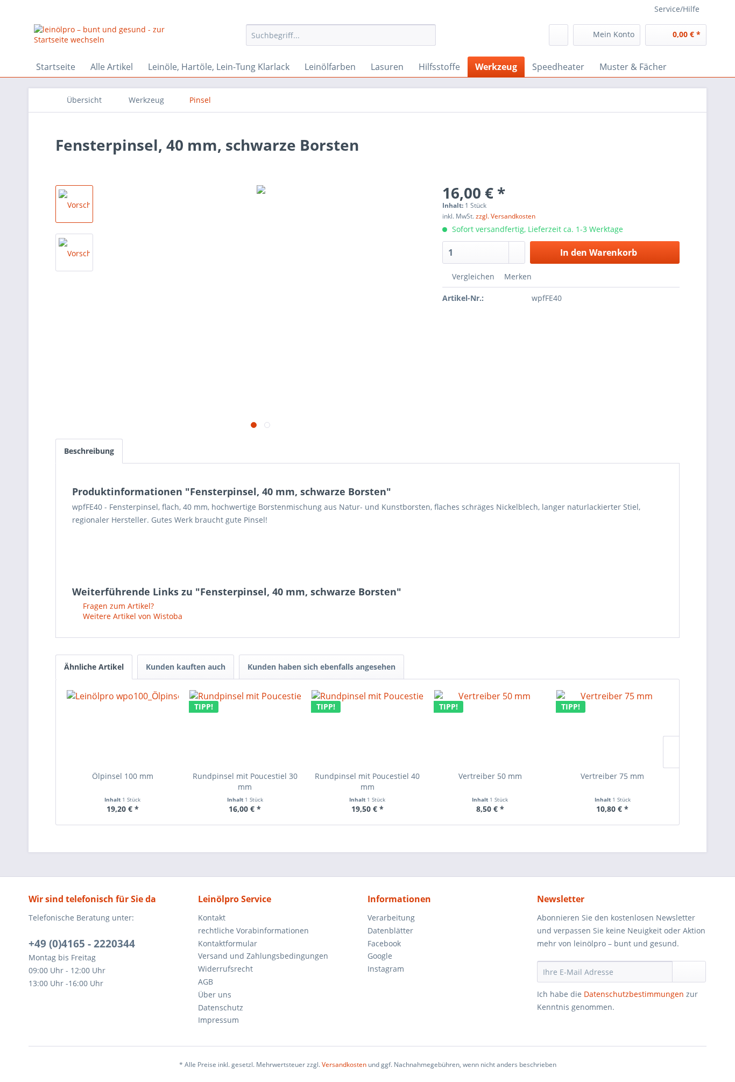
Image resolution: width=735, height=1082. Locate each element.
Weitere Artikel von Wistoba (131, 616)
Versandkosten (344, 1064)
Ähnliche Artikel (94, 667)
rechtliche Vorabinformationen (253, 930)
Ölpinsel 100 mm (122, 776)
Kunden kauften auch (185, 667)
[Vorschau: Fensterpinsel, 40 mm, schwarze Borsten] (74, 204)
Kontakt (211, 917)
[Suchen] (426, 35)
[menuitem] (341, 35)
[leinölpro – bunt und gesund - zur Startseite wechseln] (115, 37)
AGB (205, 981)
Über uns (214, 994)
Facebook (384, 943)
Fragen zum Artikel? (117, 606)
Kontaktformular (227, 943)
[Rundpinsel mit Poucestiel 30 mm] (245, 727)
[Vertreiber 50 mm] (490, 727)
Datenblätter (390, 930)
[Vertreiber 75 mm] (612, 727)
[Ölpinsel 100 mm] (123, 727)
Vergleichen (472, 276)
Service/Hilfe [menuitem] (677, 9)
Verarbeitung (391, 917)
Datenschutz (220, 1007)
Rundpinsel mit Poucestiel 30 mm (245, 781)
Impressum (218, 1020)
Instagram (385, 969)
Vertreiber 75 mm (612, 776)
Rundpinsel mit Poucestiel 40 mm (367, 781)
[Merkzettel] (558, 35)
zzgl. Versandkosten (505, 216)
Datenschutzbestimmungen (634, 994)
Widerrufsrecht (225, 969)
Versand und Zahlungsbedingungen (263, 956)
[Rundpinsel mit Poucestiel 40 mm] (367, 727)
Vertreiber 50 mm (490, 776)
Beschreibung (89, 451)
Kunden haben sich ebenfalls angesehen (321, 667)
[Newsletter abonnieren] (689, 971)
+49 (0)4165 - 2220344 (82, 944)
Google (379, 956)
